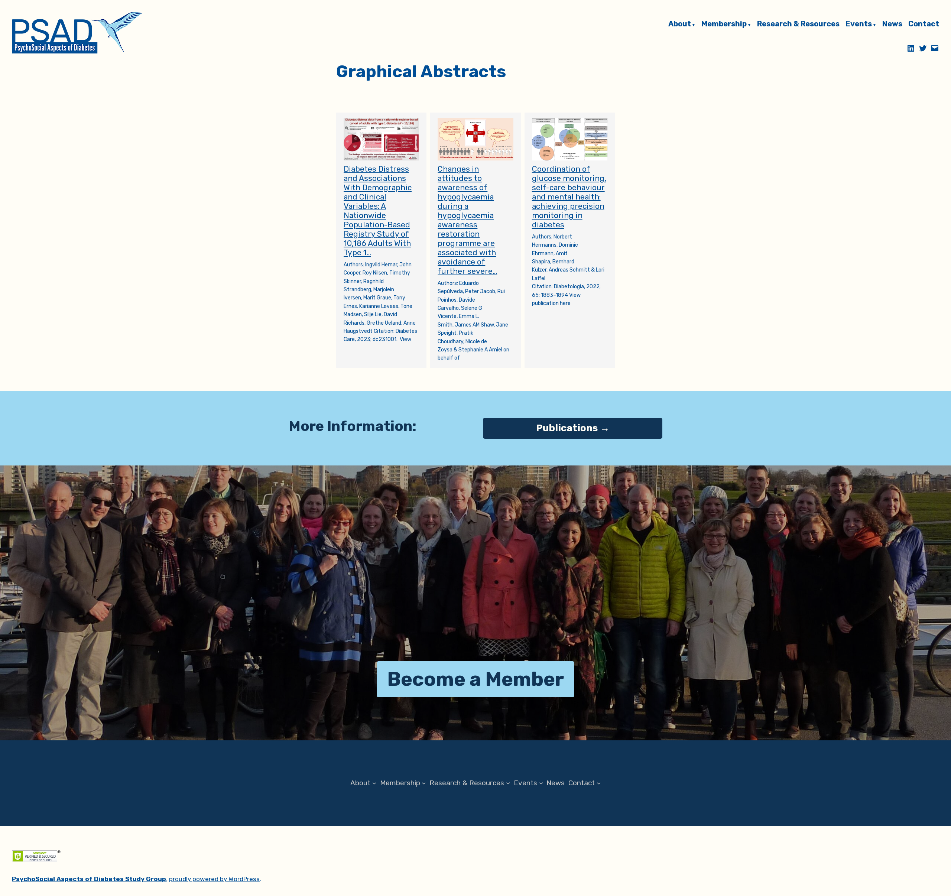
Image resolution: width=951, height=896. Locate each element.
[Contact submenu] (599, 783)
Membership (724, 24)
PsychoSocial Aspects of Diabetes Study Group (89, 879)
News (892, 24)
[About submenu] (374, 783)
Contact (923, 24)
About (679, 24)
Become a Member (475, 679)
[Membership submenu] (424, 783)
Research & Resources (798, 24)
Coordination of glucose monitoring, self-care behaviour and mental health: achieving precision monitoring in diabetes (569, 196)
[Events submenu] (541, 783)
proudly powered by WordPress (214, 879)
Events (858, 24)
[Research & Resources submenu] (508, 783)
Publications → (573, 428)
